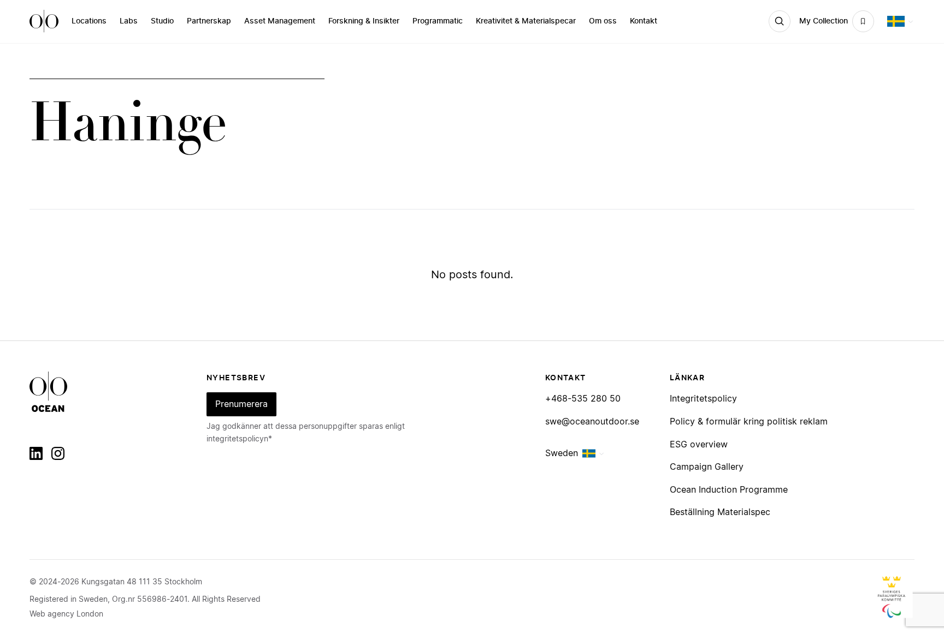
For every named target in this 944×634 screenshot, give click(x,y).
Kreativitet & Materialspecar (526, 21)
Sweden (561, 453)
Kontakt (643, 21)
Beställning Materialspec (720, 512)
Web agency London (66, 614)
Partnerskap (209, 21)
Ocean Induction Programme (729, 490)
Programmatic (437, 21)
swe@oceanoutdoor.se (592, 421)
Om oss (603, 21)
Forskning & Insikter (363, 21)
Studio (162, 21)
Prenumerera (241, 404)
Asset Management (279, 21)
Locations (89, 21)
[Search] (779, 21)
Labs (129, 21)
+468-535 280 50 (583, 398)
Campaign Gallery (707, 467)
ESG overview (699, 444)
